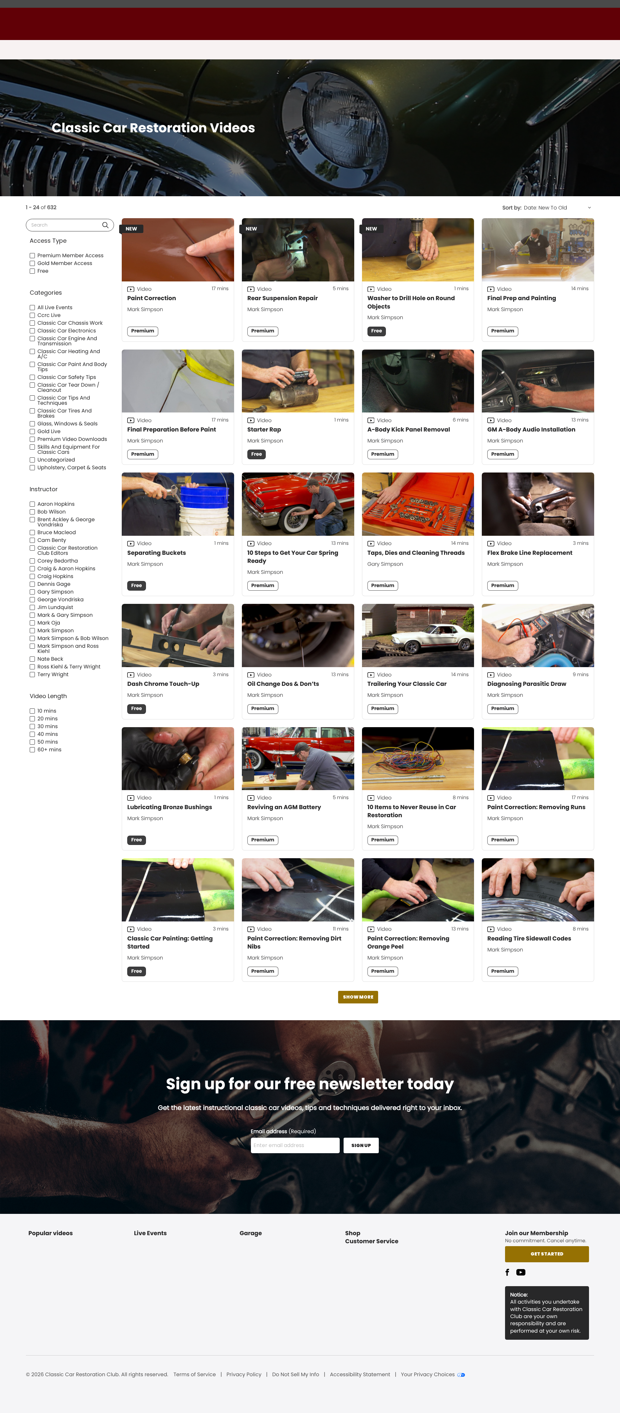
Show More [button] (358, 997)
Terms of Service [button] (194, 1374)
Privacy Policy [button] (244, 1374)
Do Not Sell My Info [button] (295, 1374)
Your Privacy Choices (428, 1374)
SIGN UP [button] (361, 1145)
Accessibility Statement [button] (360, 1374)
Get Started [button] (547, 1254)
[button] (105, 225)
